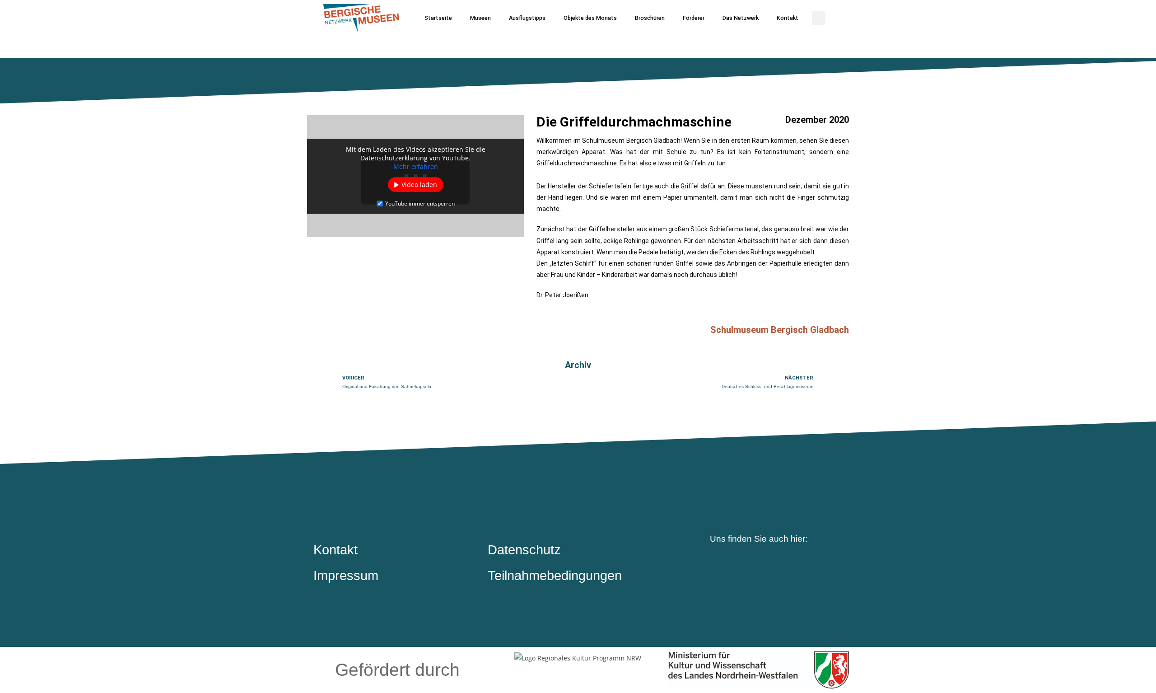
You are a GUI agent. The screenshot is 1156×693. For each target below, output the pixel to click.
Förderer (693, 17)
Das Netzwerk (740, 17)
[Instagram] (759, 574)
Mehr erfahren (415, 166)
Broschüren (650, 17)
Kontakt (787, 17)
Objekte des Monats (590, 17)
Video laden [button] (419, 184)
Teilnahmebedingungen (555, 575)
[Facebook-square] (720, 574)
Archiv (578, 365)
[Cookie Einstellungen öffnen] (20, 681)
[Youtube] (797, 574)
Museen (480, 17)
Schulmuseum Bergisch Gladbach (779, 329)
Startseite (438, 17)
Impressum (345, 575)
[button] (818, 18)
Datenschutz (524, 550)
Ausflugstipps (527, 17)
